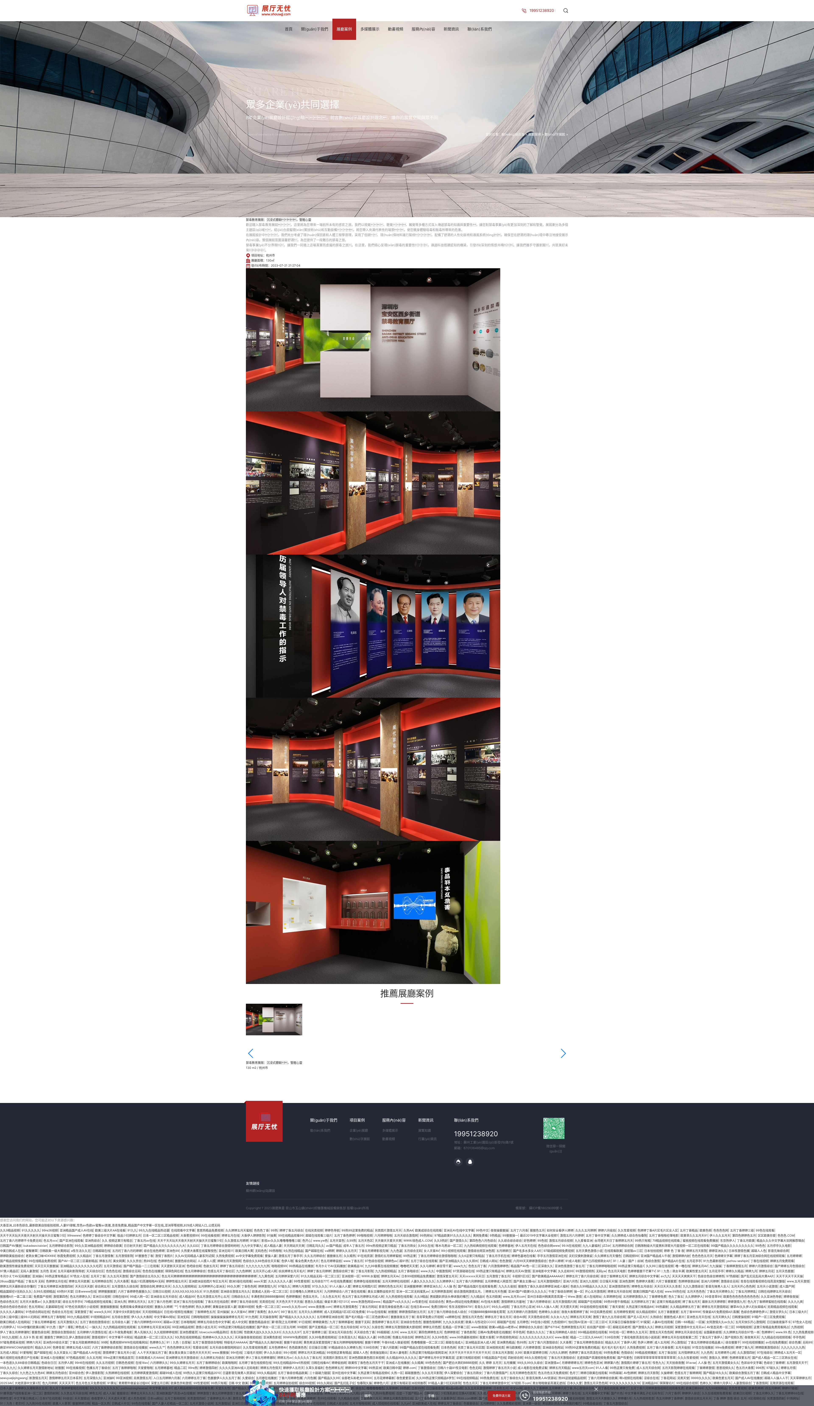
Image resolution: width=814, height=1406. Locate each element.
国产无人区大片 (637, 1317)
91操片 (254, 1240)
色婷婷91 (767, 1332)
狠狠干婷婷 (372, 1342)
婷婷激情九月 (267, 1286)
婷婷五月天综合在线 (688, 1332)
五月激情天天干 (796, 1362)
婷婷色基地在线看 (523, 1256)
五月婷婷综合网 (622, 1245)
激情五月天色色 (472, 1317)
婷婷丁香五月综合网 (244, 1301)
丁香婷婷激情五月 (735, 1266)
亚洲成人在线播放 (52, 1357)
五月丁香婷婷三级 (742, 1230)
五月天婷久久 (721, 1317)
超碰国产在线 (506, 1322)
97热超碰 (732, 1276)
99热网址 (426, 1235)
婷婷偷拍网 (339, 1362)
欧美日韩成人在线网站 (15, 1322)
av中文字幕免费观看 (249, 1256)
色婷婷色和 (165, 1261)
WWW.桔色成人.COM (417, 1240)
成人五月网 (661, 1342)
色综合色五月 (9, 1301)
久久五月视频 (105, 1362)
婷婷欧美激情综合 (767, 1347)
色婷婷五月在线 (56, 1281)
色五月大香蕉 (745, 1368)
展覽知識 (424, 1130)
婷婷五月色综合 (56, 1373)
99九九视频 (10, 1337)
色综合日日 (48, 1362)
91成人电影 (573, 1261)
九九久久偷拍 (507, 1286)
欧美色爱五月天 (722, 1378)
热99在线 (150, 1261)
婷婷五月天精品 (559, 1368)
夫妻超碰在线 (54, 1306)
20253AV (6, 1383)
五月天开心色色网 (743, 1286)
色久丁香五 (675, 1296)
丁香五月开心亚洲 (523, 1306)
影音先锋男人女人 (717, 1286)
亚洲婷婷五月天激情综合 (182, 1357)
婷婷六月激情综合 (761, 1266)
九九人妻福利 (591, 1245)
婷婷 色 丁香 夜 (674, 1250)
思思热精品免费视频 (210, 1230)
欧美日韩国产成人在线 (648, 1291)
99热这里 (409, 1256)
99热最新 (661, 1306)
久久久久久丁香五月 (307, 1357)
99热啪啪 (275, 1250)
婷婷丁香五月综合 (291, 1230)
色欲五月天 (210, 1266)
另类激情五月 (142, 1378)
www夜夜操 (479, 1327)
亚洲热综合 (92, 1240)
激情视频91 (99, 1337)
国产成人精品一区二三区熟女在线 (774, 1357)
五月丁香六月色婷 (159, 1301)
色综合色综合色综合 (13, 1306)
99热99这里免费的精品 (357, 1230)
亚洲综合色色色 (410, 1322)
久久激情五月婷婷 (236, 1240)
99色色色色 (433, 1362)
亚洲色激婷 (626, 1281)
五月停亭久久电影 (779, 1245)
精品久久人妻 (367, 1337)
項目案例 (357, 1120)
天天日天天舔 (84, 1286)
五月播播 (509, 1362)
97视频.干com (521, 1383)
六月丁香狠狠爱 (666, 1281)
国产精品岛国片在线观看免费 (477, 1286)
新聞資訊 (451, 29)
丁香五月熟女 (407, 1245)
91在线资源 (365, 1256)
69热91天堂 (65, 1291)
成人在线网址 (592, 1296)
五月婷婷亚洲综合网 (330, 1317)
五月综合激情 (120, 1317)
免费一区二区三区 (268, 1306)
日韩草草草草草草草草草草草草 (655, 1357)
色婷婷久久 (157, 1342)
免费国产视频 (42, 1296)
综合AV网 (519, 1317)
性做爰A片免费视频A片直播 (720, 1312)
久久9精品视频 (10, 1230)
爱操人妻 (271, 1256)
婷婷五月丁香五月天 (498, 1317)
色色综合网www (549, 1245)
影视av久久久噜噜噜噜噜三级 (280, 1240)
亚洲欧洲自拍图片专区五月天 (208, 1281)
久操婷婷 (667, 1373)
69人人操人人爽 (547, 1306)
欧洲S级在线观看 (240, 1281)
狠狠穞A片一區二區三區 (16, 1296)
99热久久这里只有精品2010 (202, 1373)
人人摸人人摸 (206, 1261)
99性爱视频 (301, 1281)
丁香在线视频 (759, 1261)
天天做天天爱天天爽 (388, 1240)
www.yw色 (320, 1240)
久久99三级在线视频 (659, 1266)
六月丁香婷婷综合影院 (107, 1347)
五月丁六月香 (519, 1230)
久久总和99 (566, 1271)
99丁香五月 (289, 1312)
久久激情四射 (746, 1352)
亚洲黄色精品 (506, 1342)
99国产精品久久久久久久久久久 (732, 1245)
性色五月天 (470, 1383)
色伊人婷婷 (556, 1261)
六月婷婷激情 (532, 1347)
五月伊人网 (65, 1362)
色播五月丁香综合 (98, 1368)
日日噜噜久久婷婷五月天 (306, 1291)
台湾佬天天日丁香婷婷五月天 (613, 1240)
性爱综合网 (200, 1347)
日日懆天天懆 (608, 1281)
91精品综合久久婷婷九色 (344, 1347)
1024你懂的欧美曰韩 (31, 1327)
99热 (274, 1230)
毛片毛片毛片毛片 (613, 1347)
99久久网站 (324, 1383)
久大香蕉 (566, 1342)
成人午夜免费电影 (120, 1332)
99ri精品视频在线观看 (592, 1332)
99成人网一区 (139, 1296)
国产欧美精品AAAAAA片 (548, 1276)
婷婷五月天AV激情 (518, 1271)
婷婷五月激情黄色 (345, 1306)
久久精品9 (84, 1256)
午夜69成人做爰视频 (395, 1342)
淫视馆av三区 (633, 1250)
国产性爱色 (624, 1357)
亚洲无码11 (226, 1250)
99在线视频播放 (753, 1342)
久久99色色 (439, 1337)
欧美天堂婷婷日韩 (535, 1352)
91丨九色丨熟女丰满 (670, 1271)
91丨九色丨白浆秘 (178, 1342)
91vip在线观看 (376, 1312)
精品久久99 (43, 1347)
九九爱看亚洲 (583, 1240)
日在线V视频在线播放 (178, 1312)
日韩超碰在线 (101, 1250)
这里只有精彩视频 (468, 1357)
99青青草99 (713, 1296)
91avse (691, 1362)
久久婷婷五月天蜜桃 (238, 1230)
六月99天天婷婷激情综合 (530, 1261)
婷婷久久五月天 (346, 1250)
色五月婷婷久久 (80, 1296)
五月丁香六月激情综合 (543, 1342)
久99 (394, 1332)
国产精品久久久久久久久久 (297, 1317)
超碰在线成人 (454, 1342)
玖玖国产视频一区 (599, 1327)
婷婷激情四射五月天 (412, 1312)
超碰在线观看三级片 (318, 1235)
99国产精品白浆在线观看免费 (419, 1347)
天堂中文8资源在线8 (126, 1312)
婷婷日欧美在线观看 (593, 1373)
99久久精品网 (266, 1373)
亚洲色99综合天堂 (55, 1342)
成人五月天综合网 (648, 1368)
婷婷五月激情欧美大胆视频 (403, 1327)
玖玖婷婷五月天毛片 (292, 1271)
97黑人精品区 (9, 1271)
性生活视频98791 (461, 1306)
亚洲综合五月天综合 (164, 1296)
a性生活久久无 (81, 1250)
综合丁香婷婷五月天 (614, 1276)
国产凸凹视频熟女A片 (597, 1261)
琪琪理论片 (666, 1383)
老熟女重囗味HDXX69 (40, 1256)
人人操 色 (449, 1286)
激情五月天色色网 (661, 1332)
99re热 (193, 1368)
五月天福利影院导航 (71, 1271)
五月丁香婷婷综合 (208, 1362)
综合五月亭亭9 (72, 1301)
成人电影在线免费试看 (532, 1368)
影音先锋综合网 (778, 1250)
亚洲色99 (172, 1250)
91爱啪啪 (26, 1352)
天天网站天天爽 (294, 1245)
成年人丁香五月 (353, 1245)
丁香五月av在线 (144, 1240)
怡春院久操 (364, 1383)
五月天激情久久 (67, 1322)
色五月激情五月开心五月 (213, 1296)
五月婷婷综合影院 (61, 1245)
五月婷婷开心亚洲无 (211, 1286)
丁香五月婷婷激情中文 (494, 1383)
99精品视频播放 (645, 1352)
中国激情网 (443, 1271)
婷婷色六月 (381, 1383)
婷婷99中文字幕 (356, 1368)
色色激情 (505, 1261)
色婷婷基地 (506, 1245)
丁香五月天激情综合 (561, 1357)
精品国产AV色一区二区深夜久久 (532, 1266)
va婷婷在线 (452, 1317)
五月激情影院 (124, 1256)
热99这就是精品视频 (572, 1378)
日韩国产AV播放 (10, 1245)
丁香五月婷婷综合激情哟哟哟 (220, 1245)
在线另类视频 (314, 1230)
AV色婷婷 (630, 1373)
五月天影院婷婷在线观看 (678, 1368)
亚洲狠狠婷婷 (413, 1286)
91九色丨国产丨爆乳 (60, 1327)
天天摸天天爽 (569, 1306)
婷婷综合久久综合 (531, 1327)
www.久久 (427, 1271)
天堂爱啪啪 (145, 1368)
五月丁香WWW (690, 1312)
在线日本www (419, 1306)
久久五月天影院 (432, 1373)
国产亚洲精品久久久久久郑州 (458, 1261)
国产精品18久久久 (715, 1373)
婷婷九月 (751, 1271)
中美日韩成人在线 (12, 1250)
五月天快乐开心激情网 (750, 1322)
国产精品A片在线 (673, 1261)
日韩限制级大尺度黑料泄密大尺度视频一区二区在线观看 (672, 1245)
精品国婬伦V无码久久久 (16, 1291)
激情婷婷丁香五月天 (385, 1322)
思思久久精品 (313, 1301)
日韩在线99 (120, 1296)
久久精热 (349, 1256)
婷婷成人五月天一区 (787, 1352)
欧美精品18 (355, 1266)
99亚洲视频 (124, 1378)
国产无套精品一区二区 (324, 1327)
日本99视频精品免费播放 (418, 1276)
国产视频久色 (734, 1337)
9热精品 (495, 1235)
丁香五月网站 (368, 1306)
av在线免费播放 (776, 1342)
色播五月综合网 (402, 1337)
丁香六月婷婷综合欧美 (602, 1378)
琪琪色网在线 (174, 1271)
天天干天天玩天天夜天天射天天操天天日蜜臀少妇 (32, 1235)
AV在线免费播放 (341, 1281)
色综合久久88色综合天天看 (261, 1261)
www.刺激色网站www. (366, 1301)
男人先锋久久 (143, 1332)
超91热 (404, 1261)
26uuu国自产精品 (12, 1281)
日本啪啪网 (188, 1322)
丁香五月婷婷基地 (43, 1322)
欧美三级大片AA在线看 (110, 1230)
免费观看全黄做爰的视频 (136, 1306)
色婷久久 (706, 1383)
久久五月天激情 (117, 1276)
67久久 (365, 1327)
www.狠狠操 (220, 1352)
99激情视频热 (585, 1271)
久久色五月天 (331, 1296)
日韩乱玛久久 (315, 1245)
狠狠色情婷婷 (432, 1322)
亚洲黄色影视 (272, 1337)
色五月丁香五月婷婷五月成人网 (363, 1296)
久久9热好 (441, 1240)
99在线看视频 (210, 1235)
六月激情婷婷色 (498, 1266)
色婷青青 (58, 1347)
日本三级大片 (798, 1312)
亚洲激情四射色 (619, 1286)
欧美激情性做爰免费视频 (16, 1266)
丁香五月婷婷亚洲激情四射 (55, 1286)
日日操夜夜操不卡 (779, 1322)
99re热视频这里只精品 (381, 1245)
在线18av (141, 1362)
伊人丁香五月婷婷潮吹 (15, 1332)
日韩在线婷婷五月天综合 (774, 1291)
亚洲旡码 (183, 1317)
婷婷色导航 (332, 1230)
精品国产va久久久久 (396, 1301)
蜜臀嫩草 (32, 1250)
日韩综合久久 (240, 1296)
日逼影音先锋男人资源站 (239, 1373)
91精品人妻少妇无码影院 (444, 1383)
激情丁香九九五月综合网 (609, 1317)
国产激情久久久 (642, 1327)
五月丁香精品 (689, 1230)
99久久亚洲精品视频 (88, 1245)
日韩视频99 (631, 1256)
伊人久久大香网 (141, 1317)
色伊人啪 (287, 1261)
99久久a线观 (500, 1306)
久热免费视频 (225, 1256)
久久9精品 (421, 1296)
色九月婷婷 (49, 1383)
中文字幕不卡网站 (120, 1337)
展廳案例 (344, 29)
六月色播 (310, 1378)
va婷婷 (329, 1250)
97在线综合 (764, 1352)
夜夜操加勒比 (379, 1352)
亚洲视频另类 (495, 1347)
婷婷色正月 (422, 1337)
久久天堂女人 (62, 1352)
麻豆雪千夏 (444, 1266)
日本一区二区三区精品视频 (160, 1235)
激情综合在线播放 (135, 1347)
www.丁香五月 (353, 1261)
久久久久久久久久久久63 (536, 1337)
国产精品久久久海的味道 (265, 1342)
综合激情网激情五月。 (469, 1291)
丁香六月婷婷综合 (539, 1301)
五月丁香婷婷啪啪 (124, 1368)
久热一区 (397, 1373)
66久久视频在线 (535, 1357)
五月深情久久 (92, 1378)
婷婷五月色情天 (270, 1368)
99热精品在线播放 (301, 1266)
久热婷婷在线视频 (117, 1373)
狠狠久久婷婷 (163, 1306)
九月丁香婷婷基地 (341, 1322)
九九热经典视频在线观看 (480, 1245)
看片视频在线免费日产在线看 (19, 1357)
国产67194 (552, 1327)
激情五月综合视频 (561, 1240)
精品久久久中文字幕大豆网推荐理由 (780, 1240)
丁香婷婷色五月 (204, 1312)
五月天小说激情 (767, 1286)
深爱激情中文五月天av (690, 1327)
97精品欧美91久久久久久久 (452, 1235)
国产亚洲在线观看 (71, 1240)
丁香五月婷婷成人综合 (561, 1332)
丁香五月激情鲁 (103, 1256)
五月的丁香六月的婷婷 (127, 1250)
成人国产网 (786, 1286)
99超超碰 (383, 1332)
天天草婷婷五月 (800, 1378)
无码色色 (261, 1250)
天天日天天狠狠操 (46, 1266)
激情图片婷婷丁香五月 (636, 1362)
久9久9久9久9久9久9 (186, 1291)
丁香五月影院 (364, 1271)
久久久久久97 (291, 1332)
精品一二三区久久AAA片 (586, 1337)
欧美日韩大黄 (244, 1250)
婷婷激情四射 (208, 1368)
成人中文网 (239, 1322)
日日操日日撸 (317, 1347)
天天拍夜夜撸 (675, 1362)
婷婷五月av (285, 1357)
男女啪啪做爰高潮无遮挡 (548, 1383)
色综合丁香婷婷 (774, 1362)
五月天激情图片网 (564, 1301)
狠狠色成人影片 (674, 1317)
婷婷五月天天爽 (580, 1317)
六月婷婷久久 (159, 1362)
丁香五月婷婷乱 (745, 1291)
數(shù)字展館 (555, 134)
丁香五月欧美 (746, 1240)
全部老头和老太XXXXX (356, 1378)
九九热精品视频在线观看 (119, 1327)
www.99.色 (783, 1332)
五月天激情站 (112, 1266)
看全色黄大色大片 (307, 1261)
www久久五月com (294, 1306)
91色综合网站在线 (38, 1312)
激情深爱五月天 (447, 1276)
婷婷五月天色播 (495, 1291)
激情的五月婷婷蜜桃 (388, 1256)
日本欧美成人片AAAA (149, 1357)
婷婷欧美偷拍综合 (12, 1256)
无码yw (601, 1271)
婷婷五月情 (788, 1368)
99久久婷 (233, 1286)
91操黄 (271, 1235)
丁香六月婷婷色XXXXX (146, 1322)
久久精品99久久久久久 (401, 1357)
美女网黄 (119, 1261)
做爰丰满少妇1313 (336, 1301)
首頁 (289, 29)
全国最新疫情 (712, 1332)
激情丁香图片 (164, 1256)
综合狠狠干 (732, 1342)
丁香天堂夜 (616, 1306)
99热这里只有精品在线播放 (236, 1327)
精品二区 (180, 1368)
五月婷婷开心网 (725, 1352)
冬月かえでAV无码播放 (330, 1266)
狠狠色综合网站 (185, 1261)
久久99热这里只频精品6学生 (435, 1378)
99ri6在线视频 (84, 1362)
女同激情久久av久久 (719, 1322)
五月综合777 (319, 1281)
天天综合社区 (95, 1271)
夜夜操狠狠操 (499, 1230)
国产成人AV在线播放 (748, 1378)
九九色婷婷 (243, 1271)
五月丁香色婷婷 (344, 1235)
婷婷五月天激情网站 (715, 1306)
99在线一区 (617, 1332)
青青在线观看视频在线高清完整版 (762, 1281)
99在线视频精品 (467, 1378)
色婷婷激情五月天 (573, 1327)
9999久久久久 (701, 1378)
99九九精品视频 (78, 1317)
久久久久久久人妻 (280, 1281)
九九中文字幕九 (251, 1245)
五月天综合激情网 (406, 1235)
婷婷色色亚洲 (593, 1362)
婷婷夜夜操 (790, 1296)
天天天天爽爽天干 (684, 1276)
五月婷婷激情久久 (635, 1296)
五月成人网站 (9, 1352)
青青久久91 (482, 1306)
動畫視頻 (395, 29)
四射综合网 (515, 1357)
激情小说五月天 (206, 1327)
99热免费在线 (489, 1378)
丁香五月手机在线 (498, 1256)
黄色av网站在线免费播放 (462, 1301)
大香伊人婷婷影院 (253, 1235)
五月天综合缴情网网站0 (225, 1347)
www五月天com (583, 1368)
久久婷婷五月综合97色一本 (741, 1332)
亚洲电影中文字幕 (544, 1271)
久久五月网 (93, 1357)
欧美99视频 (246, 1306)
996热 (760, 1368)
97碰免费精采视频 (12, 1342)
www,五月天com (514, 1296)
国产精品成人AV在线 (87, 1352)
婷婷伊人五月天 (293, 1368)
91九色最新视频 (713, 1261)
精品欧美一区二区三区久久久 (153, 1337)
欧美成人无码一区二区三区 (270, 1291)
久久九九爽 (795, 1301)
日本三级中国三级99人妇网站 (19, 1317)
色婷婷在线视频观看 (367, 1281)
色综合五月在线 (62, 1312)
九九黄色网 (265, 1276)
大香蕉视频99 (189, 1235)
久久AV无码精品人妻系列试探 (194, 1256)
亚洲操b (37, 1276)
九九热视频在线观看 (399, 1296)
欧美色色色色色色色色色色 (741, 1296)
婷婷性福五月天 (176, 1281)
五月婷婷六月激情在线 (92, 1332)
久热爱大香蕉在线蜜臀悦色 (199, 1250)
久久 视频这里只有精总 (117, 1240)
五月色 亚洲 (48, 1271)
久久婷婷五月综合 (212, 1357)
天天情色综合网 (538, 1317)
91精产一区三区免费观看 (768, 1317)
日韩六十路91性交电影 (452, 1368)
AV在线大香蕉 (490, 1301)
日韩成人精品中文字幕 (775, 1373)
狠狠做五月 (334, 1256)
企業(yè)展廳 (359, 1130)
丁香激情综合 (426, 1368)
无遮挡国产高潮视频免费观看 (596, 1357)
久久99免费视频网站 (322, 1337)
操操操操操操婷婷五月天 (227, 1317)
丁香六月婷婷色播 (290, 1378)
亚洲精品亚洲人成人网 (480, 1342)
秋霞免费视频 (66, 1256)
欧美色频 (705, 1230)
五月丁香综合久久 (512, 1378)
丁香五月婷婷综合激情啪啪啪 (437, 1256)
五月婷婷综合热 (101, 1281)
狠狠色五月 (537, 1230)
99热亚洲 (375, 1368)
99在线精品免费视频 (42, 1261)
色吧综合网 (194, 1266)
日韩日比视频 (161, 1291)
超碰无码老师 (621, 1327)
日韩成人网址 (489, 1261)
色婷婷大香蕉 (645, 1281)
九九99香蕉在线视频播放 (381, 1266)
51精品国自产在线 (494, 1357)
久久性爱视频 (627, 1230)
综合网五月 (102, 1286)
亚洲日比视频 (101, 1296)
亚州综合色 (76, 1373)
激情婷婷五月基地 (513, 1301)
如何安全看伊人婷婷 (560, 1230)
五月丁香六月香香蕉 (660, 1347)
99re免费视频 (724, 1347)
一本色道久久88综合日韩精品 (19, 1362)
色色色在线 (113, 1271)
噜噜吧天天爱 (409, 1266)
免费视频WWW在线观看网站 (129, 1342)
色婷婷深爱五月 (739, 1357)
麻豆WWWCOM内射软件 (16, 1347)
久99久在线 (425, 1245)
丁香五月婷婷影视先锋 (373, 1250)
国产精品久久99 (329, 1378)
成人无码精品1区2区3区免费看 (344, 1312)
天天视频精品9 (152, 1312)
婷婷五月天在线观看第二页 (679, 1337)
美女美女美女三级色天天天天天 (189, 1352)
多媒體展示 (369, 29)
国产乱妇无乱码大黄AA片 (757, 1276)
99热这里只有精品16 (490, 1271)
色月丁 (574, 1373)
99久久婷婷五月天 (182, 1362)
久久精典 (417, 1362)
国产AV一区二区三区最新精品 (77, 1261)
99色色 (760, 1245)
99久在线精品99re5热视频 (291, 1362)
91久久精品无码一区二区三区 (320, 1276)
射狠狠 (392, 1312)
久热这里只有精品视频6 (373, 1373)
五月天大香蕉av (30, 1301)
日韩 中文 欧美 (238, 1383)
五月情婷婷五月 (688, 1352)
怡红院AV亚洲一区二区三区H (587, 1322)
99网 (104, 1342)
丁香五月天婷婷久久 (720, 1291)
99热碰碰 (615, 1373)
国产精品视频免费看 (13, 1261)
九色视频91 (558, 1322)
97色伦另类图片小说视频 (81, 1306)
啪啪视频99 (279, 1266)
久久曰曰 (193, 1245)
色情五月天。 (312, 1296)
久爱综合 (248, 1378)
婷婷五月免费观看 (782, 1261)
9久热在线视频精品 (188, 1337)
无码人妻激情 (29, 1271)
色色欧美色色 (298, 1347)
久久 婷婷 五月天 (490, 1362)
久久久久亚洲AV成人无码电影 (238, 1368)
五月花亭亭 (693, 1261)
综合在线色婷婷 (154, 1250)
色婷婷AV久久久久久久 (217, 1337)
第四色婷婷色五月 (744, 1235)
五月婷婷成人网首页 (498, 1281)
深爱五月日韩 (160, 1383)
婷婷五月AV (700, 1266)
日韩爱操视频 (741, 1317)
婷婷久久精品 (734, 1271)
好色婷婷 (529, 1240)
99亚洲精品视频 (183, 1327)
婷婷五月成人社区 (78, 1347)
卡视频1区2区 (521, 1276)
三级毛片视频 (253, 1352)
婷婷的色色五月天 (390, 1286)
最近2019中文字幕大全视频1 (539, 1235)
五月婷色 (523, 1322)
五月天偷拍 (682, 1347)
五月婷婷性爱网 (623, 1312)
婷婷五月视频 (664, 1327)
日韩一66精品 (684, 1322)
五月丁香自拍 (667, 1352)
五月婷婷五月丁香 (643, 1301)
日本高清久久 (347, 1337)
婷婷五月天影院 (696, 1250)
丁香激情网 (760, 1383)
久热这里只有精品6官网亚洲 (428, 1352)
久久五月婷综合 (314, 1256)
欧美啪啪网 (229, 1362)
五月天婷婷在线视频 (395, 1281)
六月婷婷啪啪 (383, 1235)
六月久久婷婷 (558, 1352)
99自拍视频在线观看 (593, 1306)
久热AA (408, 1230)
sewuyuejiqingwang (13, 1378)
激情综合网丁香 (343, 1271)
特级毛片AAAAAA (235, 1342)
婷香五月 (105, 1261)
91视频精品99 (100, 1317)
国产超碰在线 (314, 1250)
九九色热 (707, 1352)
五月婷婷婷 (794, 1256)
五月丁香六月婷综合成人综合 (447, 1312)
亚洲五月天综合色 (340, 1332)
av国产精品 (333, 1245)
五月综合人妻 (120, 1322)
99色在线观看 (765, 1230)
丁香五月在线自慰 (217, 1301)
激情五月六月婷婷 (572, 1235)
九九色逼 (396, 1250)
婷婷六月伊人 (722, 1383)
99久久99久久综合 (530, 1362)
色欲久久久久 (535, 1332)
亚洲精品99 (650, 1383)
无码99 (807, 1342)
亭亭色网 (519, 1332)
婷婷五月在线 (230, 1235)
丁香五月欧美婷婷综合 (84, 1342)
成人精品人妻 (273, 1245)
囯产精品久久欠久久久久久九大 (164, 1245)
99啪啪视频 (364, 1235)
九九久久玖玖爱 (453, 1322)
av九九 (665, 1276)
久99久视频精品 (44, 1291)
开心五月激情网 (595, 1291)
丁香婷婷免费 (657, 1296)
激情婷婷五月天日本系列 (65, 1378)
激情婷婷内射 (681, 1256)
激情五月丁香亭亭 (290, 1256)
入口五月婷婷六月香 (166, 1378)
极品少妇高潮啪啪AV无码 (147, 1281)
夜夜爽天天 (751, 1337)
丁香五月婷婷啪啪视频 (601, 1266)
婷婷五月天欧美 (79, 1281)
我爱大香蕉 (486, 1337)
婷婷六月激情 (301, 1286)
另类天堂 (683, 1378)
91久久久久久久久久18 (624, 1383)
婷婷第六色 (611, 1362)
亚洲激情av (552, 1362)
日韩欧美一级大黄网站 (54, 1250)
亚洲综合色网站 (552, 1347)
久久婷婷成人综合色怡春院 (629, 1235)
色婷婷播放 (293, 1296)
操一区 (578, 1291)
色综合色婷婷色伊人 (754, 1312)
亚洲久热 (120, 1301)
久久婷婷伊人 (445, 1281)
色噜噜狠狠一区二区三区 (427, 1342)
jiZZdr (606, 1245)
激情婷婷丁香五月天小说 (119, 1352)
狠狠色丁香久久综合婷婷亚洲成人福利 (543, 1286)
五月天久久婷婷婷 (310, 1312)
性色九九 (658, 1362)
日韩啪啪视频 (200, 1317)
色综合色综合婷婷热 (711, 1276)
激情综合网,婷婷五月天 (155, 1286)
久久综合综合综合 (510, 1240)
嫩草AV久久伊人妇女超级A (747, 1306)
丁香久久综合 (9, 1373)
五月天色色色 (696, 1291)
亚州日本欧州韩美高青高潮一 (546, 1296)
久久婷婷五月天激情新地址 (35, 1368)
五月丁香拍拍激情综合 (95, 1322)
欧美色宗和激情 (181, 1383)
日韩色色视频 (125, 1362)
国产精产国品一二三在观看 (141, 1266)
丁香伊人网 (628, 1342)
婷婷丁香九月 (744, 1347)
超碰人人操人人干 (776, 1378)
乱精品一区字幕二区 (456, 1327)
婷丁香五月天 (691, 1301)
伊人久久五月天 (719, 1235)
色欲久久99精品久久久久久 (588, 1286)
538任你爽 (612, 1337)
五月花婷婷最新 (384, 1378)
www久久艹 (157, 1347)
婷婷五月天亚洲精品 (311, 1352)
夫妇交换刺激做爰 (580, 1256)
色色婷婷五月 (334, 1368)
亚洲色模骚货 (188, 1332)
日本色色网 (448, 1347)
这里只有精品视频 (668, 1301)
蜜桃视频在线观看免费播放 (700, 1240)
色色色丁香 (261, 1230)
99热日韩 (384, 1337)
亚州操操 (223, 1312)
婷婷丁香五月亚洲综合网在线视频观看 (759, 1256)
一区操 (700, 1322)
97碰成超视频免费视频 (559, 1250)
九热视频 (797, 1327)
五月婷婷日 (503, 1250)
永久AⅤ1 (273, 1312)
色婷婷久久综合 (549, 1312)
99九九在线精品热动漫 (154, 1230)
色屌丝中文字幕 (751, 1362)
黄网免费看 (480, 1235)
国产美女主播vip (524, 1281)
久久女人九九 (559, 1317)
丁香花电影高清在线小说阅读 (640, 1337)
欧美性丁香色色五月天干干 (366, 1362)
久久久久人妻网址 (12, 1312)
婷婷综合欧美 (113, 1245)
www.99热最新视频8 (463, 1337)
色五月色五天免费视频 (553, 1373)
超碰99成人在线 (170, 1373)
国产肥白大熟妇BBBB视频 (460, 1362)
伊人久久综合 (273, 1352)
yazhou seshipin (737, 1261)
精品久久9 (612, 1342)
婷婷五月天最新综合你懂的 (18, 1286)
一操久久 (95, 1327)
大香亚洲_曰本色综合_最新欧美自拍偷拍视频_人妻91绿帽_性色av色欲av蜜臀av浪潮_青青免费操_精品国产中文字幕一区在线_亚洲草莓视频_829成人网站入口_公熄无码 (110, 1225)
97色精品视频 (75, 1357)
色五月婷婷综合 (195, 1271)
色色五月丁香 (477, 1266)
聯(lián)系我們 (479, 29)
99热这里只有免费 (622, 1368)
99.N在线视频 (571, 1245)
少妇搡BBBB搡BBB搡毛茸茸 (486, 1312)
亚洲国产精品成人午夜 (655, 1256)
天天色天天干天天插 (289, 1301)
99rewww (74, 1235)
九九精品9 (477, 1296)
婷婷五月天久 (137, 1301)
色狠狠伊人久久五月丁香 (224, 1378)
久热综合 (656, 1317)
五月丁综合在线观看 (424, 1261)
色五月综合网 (349, 1327)
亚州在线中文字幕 (344, 1373)
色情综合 (627, 1352)
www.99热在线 (675, 1291)
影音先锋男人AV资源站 (541, 1378)
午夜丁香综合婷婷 (560, 1291)
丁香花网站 (668, 1378)
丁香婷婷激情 (705, 1368)
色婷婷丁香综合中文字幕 (99, 1235)
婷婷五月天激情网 (229, 1261)
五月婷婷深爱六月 (287, 1276)
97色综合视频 (374, 1261)
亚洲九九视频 (589, 1281)
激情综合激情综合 (63, 1332)
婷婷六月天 (33, 1342)
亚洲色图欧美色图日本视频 (366, 1357)
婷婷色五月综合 (641, 1286)
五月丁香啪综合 (408, 1271)
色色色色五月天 (702, 1256)
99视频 (302, 1327)
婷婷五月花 (766, 1271)
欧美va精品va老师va (503, 1327)
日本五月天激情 (502, 1352)
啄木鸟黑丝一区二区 (448, 1245)
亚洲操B (108, 1378)
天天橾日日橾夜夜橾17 (623, 1322)
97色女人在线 (79, 1276)
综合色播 (795, 1342)
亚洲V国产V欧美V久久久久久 (527, 1291)
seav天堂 (260, 1281)
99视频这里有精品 (339, 1352)
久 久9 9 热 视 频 (31, 1337)
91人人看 (602, 1368)
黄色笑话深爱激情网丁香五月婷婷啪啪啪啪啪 (333, 1342)
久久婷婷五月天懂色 (607, 1256)
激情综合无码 (132, 1271)
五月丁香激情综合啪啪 (207, 1342)
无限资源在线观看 (781, 1383)
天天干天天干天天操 (789, 1276)
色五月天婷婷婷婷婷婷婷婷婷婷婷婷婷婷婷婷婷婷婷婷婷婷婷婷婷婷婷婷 (209, 1276)
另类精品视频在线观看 (782, 1306)
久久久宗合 (134, 1261)
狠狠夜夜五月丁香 (402, 1317)
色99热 (521, 1342)
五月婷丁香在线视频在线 (255, 1362)
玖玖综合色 (436, 1301)
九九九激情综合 (693, 1286)
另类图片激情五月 (335, 1357)
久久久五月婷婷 (585, 1230)
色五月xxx (50, 1240)
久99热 (351, 1240)
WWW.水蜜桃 (370, 1276)
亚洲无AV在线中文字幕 (459, 1230)
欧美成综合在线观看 (428, 1230)
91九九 (132, 1230)
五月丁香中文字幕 (597, 1235)
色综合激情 (652, 1261)
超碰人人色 (758, 1250)
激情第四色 (60, 1296)
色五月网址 (36, 1306)
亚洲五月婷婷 (235, 1357)
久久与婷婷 (427, 1266)
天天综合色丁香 (364, 1332)
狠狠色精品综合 (259, 1322)
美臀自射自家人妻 (224, 1306)
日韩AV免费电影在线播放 (494, 1332)
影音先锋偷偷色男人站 (393, 1306)
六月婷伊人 (7, 1327)
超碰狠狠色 (412, 1373)
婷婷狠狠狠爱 (107, 1291)
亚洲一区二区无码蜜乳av (412, 1291)
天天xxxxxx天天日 (471, 1276)
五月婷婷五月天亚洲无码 (154, 1327)
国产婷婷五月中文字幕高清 (436, 1357)
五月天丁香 (98, 1276)
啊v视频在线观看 (630, 1378)
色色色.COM (786, 1235)
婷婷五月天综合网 (619, 1291)
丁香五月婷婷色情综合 (588, 1342)
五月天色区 (365, 1240)
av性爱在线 (419, 1301)
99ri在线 (236, 1352)
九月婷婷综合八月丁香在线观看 (345, 1291)
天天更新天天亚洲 (173, 1266)
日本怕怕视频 (653, 1250)
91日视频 (304, 1322)
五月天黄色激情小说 (589, 1250)
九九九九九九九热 (257, 1266)
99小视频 (289, 1352)
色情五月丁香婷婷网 (688, 1373)
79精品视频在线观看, (666, 1240)
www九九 (459, 1266)
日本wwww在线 (85, 1291)
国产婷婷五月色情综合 (789, 1266)
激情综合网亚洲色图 (481, 1250)
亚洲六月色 (570, 1281)
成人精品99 (187, 1296)
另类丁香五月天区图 (471, 1347)
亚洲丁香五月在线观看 (188, 1301)
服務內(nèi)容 (423, 29)
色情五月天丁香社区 (221, 1271)
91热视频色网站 (506, 1337)
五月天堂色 (337, 1240)
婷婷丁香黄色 (257, 1312)
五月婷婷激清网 (441, 1291)
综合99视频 (307, 1383)
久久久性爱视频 (687, 1357)
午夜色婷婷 (186, 1306)
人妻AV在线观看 (662, 1322)
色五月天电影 (617, 1271)
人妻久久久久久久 (423, 1281)
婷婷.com (409, 1368)
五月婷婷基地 (163, 1368)
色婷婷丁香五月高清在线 (585, 1352)
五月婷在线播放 (266, 1378)
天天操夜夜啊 (268, 1317)
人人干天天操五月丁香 (152, 1352)
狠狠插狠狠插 (109, 1306)
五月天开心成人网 (265, 1271)
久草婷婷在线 (612, 1296)
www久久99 (102, 1312)
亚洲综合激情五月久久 (235, 1291)
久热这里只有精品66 (640, 1306)
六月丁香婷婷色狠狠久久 (134, 1291)
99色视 (542, 1240)
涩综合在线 (651, 1378)
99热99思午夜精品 (616, 1301)
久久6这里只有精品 (471, 1256)
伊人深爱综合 (453, 1373)
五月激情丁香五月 (498, 1276)
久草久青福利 (314, 1368)
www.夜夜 (561, 1337)
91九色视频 (211, 1291)
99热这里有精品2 (56, 1276)
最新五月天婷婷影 (714, 1301)
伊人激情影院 (94, 1373)
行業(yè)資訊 (427, 1139)
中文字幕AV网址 (164, 1317)
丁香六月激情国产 (495, 1373)
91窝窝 (645, 1322)
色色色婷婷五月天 (179, 1347)
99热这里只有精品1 (631, 1266)
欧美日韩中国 (392, 1368)
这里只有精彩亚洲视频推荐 (408, 1383)
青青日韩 (236, 1332)
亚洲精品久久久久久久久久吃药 (81, 1266)
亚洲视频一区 (351, 1276)
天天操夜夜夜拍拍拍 (248, 1337)
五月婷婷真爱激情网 (144, 1373)
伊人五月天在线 (525, 1245)
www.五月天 (408, 1332)
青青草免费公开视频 (429, 1317)
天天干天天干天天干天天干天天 (469, 1352)
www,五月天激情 (798, 1281)
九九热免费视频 (803, 1332)
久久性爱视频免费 (255, 1347)
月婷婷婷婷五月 (572, 1362)
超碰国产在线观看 (590, 1301)
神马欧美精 (513, 1347)
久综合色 (377, 1327)
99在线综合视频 (687, 1383)
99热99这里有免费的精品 (582, 1347)
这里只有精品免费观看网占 (771, 1327)
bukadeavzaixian (35, 1245)
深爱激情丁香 (83, 1312)
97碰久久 (284, 1286)
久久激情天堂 (52, 1301)
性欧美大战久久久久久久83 (262, 1332)
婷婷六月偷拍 (607, 1230)
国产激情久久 (458, 1240)
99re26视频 (50, 1230)
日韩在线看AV (320, 1362)
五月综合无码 (413, 1250)
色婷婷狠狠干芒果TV (641, 1271)
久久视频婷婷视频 (166, 1332)
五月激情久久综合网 (125, 1286)
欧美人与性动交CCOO (480, 1322)
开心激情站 (678, 1342)
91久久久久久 (31, 1230)
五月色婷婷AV (278, 1347)
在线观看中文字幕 (183, 1230)
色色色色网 (720, 1230)
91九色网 (251, 1317)
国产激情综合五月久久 (145, 1276)
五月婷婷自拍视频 (285, 1383)
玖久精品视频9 (646, 1312)
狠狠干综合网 (293, 1342)
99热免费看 (611, 1352)
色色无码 (475, 1368)
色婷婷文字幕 (723, 1256)
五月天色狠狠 (785, 1271)
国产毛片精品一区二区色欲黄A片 (367, 1317)
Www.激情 (575, 1296)
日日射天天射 (133, 1245)
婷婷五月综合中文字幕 (644, 1276)
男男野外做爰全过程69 (133, 1383)
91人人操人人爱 (340, 1286)
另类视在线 (266, 1301)
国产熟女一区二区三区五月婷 (276, 1327)
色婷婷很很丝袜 (688, 1281)
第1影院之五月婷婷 (284, 1322)
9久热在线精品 (293, 1250)
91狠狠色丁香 (144, 1256)
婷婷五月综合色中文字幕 (213, 1322)
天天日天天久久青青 (667, 1286)
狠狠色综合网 (40, 1332)
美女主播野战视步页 (381, 1291)
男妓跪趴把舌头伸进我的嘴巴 (449, 1296)
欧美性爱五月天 (696, 1271)
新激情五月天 (38, 1378)
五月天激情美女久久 (725, 1362)
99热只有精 (643, 1240)
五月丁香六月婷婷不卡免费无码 (21, 1240)
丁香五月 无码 (34, 1281)
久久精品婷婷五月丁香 (685, 1306)
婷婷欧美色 (320, 1322)
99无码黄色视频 (601, 1312)
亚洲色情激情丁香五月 (569, 1266)
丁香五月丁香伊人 (711, 1337)
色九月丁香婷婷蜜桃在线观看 (766, 1301)
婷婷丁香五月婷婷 (319, 1271)
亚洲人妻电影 (398, 1352)
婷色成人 (81, 1327)
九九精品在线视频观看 (776, 1337)
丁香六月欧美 (389, 1347)
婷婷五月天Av (390, 1276)
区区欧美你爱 (767, 1235)
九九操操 (715, 1266)
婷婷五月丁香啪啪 (53, 1317)
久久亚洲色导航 (771, 1296)
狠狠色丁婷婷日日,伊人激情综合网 (67, 1337)
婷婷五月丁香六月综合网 (582, 1276)
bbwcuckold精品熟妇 (213, 1332)
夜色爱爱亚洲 (405, 1378)
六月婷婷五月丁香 (194, 1378)
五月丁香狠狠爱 (668, 1312)
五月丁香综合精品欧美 (292, 1373)
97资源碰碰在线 (463, 1271)
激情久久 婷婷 (718, 1357)
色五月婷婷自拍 (331, 1261)
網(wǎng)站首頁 (513, 134)
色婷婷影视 (451, 1332)
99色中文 (482, 1230)
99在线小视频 (540, 1322)
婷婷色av (391, 1261)
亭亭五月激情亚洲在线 (552, 1256)
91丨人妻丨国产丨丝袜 (628, 1261)
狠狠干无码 (362, 1322)
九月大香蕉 (121, 1281)
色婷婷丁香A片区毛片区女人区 (657, 1230)
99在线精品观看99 (291, 1235)
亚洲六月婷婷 (710, 1281)
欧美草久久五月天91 (694, 1235)
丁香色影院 (468, 1332)
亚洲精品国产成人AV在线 (76, 1230)
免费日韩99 (439, 1306)
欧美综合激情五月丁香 (744, 1373)
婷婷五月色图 (432, 1327)
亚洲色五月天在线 (698, 1317)
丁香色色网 (248, 1286)
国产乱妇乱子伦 (344, 1383)
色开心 (306, 1240)
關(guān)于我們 (314, 29)
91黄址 (112, 1383)
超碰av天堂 (171, 1322)
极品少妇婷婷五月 (129, 1235)
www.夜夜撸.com (320, 1306)
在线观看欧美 (613, 1250)
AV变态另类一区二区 (720, 1327)
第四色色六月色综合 (482, 1240)
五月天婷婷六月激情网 (522, 1312)
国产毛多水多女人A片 (527, 1250)
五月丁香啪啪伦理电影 (664, 1235)
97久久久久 (320, 1286)
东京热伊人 (727, 1240)
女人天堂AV (431, 1250)
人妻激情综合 (742, 1383)
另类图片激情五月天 (388, 1230)
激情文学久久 (778, 1312)
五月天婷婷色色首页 (522, 1373)
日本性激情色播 (739, 1250)
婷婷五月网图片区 (364, 1286)
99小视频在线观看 (453, 1250)
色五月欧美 (493, 1296)
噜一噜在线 (682, 1266)
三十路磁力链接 (319, 1373)
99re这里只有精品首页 (118, 1357)
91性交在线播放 (702, 1347)
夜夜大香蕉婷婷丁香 (574, 1312)
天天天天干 (66, 1383)
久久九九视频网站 (184, 1286)
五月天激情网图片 (549, 1281)
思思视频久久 (725, 1368)
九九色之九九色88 (32, 1373)
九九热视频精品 (385, 1271)
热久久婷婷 (203, 1306)
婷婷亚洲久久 (718, 1250)
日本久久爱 (574, 1383)
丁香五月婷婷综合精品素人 (705, 1342)
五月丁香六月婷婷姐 (469, 1281)
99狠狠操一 (510, 1235)
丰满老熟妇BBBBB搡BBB (267, 1296)
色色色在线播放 (152, 1271)
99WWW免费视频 (295, 1337)
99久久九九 (8, 1368)
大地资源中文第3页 (27, 1383)
